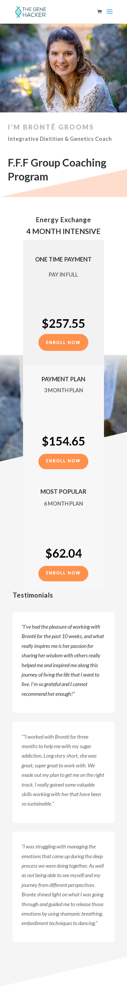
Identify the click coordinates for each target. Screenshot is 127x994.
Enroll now (63, 342)
